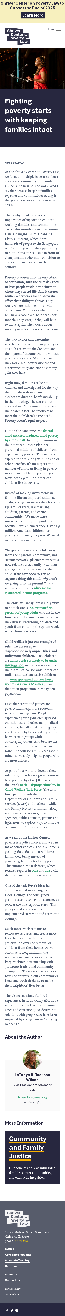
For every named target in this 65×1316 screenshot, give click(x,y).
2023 (48, 870)
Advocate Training (17, 1260)
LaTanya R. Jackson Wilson (32, 1085)
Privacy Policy (12, 1289)
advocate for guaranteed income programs (28, 590)
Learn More (32, 15)
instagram (17, 1310)
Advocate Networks (18, 1254)
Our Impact (12, 1266)
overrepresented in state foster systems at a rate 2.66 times (29, 681)
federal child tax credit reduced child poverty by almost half (32, 435)
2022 (35, 870)
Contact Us (12, 1280)
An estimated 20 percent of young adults (29, 610)
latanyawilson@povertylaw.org (32, 1097)
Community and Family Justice (27, 1147)
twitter (12, 1310)
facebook (7, 1310)
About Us (11, 1274)
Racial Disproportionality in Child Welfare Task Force (32, 787)
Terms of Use (12, 1294)
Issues (9, 1248)
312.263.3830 (21, 1241)
